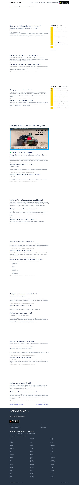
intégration (32, 463)
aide (10, 458)
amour (11, 447)
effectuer (52, 464)
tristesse (31, 471)
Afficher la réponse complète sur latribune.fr (27, 162)
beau (11, 466)
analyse (52, 451)
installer (31, 448)
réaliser (31, 460)
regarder (31, 470)
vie (51, 458)
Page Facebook (43, 427)
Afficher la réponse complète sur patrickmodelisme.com (29, 257)
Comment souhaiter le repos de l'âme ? (60, 38)
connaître (11, 464)
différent (31, 458)
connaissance (32, 466)
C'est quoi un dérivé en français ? (59, 36)
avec (51, 469)
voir (10, 449)
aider (11, 460)
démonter (32, 464)
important (11, 445)
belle (10, 461)
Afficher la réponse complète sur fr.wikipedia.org (28, 346)
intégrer (52, 463)
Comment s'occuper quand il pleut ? (60, 103)
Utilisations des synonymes (40, 2)
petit (10, 451)
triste (11, 470)
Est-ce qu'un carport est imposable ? (16, 404)
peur (51, 474)
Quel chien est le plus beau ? (58, 46)
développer (12, 454)
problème (11, 442)
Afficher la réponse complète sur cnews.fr (27, 62)
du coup (11, 455)
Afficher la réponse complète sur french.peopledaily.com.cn (29, 71)
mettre (31, 439)
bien (51, 444)
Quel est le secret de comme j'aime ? (60, 88)
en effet (52, 439)
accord (11, 477)
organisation (32, 477)
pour (31, 442)
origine (31, 454)
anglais (11, 439)
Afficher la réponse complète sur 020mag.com (28, 172)
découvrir (32, 461)
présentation (53, 457)
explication (12, 469)
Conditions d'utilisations (64, 482)
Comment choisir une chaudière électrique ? (61, 31)
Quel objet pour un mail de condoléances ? (61, 40)
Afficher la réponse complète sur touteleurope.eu (28, 206)
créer (11, 444)
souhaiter (52, 460)
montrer (52, 452)
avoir (51, 441)
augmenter (12, 448)
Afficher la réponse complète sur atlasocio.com (28, 303)
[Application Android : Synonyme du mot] (64, 2)
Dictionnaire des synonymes (52, 2)
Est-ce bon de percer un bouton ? (59, 42)
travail (52, 442)
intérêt (11, 474)
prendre (31, 445)
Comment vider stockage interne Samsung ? (61, 101)
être (30, 441)
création (11, 473)
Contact (41, 426)
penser (31, 469)
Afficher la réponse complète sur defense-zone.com (28, 98)
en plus (52, 438)
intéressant (53, 461)
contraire (11, 441)
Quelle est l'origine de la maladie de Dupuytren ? (61, 106)
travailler (52, 470)
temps (52, 449)
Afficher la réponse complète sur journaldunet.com (28, 275)
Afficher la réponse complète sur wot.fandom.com (28, 364)
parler (52, 467)
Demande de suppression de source (15, 36)
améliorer (11, 471)
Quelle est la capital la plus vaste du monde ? (61, 90)
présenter (11, 463)
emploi (52, 466)
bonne (31, 457)
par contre (32, 467)
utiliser (11, 452)
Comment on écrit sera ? (58, 29)
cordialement (32, 438)
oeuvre (52, 455)
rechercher (32, 476)
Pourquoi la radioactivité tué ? (59, 94)
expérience (53, 445)
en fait (52, 448)
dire (30, 447)
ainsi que (52, 473)
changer (31, 455)
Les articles (12, 429)
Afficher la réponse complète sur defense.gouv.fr (28, 248)
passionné (32, 474)
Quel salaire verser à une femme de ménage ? (61, 92)
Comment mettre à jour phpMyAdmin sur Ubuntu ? (60, 45)
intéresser (11, 457)
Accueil (31, 2)
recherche (11, 467)
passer (52, 471)
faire (10, 438)
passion (52, 476)
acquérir (31, 473)
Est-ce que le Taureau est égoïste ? (42, 404)
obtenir (31, 451)
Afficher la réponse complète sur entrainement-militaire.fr (29, 36)
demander (32, 444)
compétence (53, 477)
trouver (52, 447)
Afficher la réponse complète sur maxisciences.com (29, 355)
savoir (31, 452)
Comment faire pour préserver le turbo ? (60, 27)
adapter (11, 476)
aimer (31, 449)
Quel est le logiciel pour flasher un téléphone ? (61, 107)
